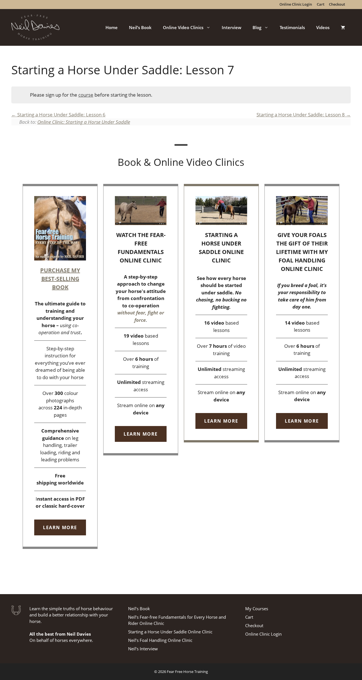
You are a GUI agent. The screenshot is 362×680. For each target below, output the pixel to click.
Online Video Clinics (183, 27)
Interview (231, 27)
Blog (257, 27)
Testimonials (292, 27)
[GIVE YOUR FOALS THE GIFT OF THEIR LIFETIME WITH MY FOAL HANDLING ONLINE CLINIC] (302, 313)
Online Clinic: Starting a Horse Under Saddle (83, 122)
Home (111, 27)
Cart (249, 617)
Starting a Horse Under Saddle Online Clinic (170, 632)
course (85, 95)
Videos (322, 27)
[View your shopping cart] (343, 27)
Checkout (254, 625)
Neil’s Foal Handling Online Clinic (160, 640)
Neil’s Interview (143, 648)
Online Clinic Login (263, 634)
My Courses (256, 608)
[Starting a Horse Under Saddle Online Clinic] (221, 313)
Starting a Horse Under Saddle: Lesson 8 (301, 114)
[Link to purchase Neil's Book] (60, 366)
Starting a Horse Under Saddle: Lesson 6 (60, 114)
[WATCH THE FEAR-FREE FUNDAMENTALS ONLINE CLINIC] (141, 319)
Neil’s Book (140, 27)
